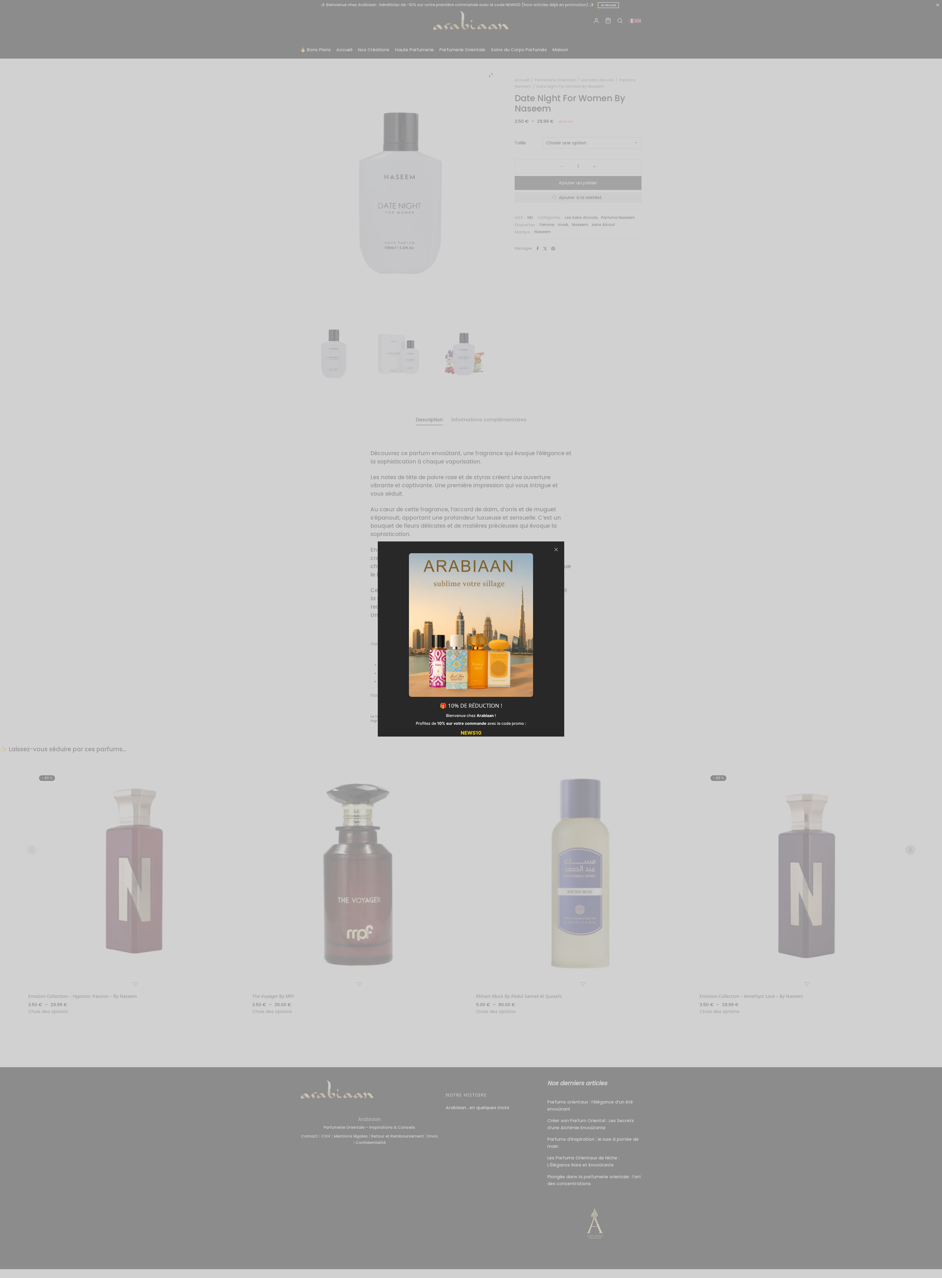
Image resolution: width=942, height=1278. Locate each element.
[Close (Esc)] (556, 549)
